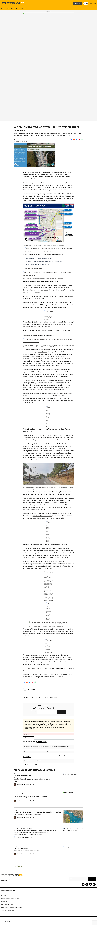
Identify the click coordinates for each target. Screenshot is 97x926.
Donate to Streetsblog (7, 8)
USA (25, 8)
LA (16, 8)
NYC (12, 919)
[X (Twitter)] (86, 884)
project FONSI (50, 600)
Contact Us (3, 913)
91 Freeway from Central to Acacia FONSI (39, 668)
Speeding (30, 828)
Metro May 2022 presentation (57, 278)
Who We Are (4, 895)
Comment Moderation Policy (7, 910)
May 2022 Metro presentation (58, 245)
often (40, 453)
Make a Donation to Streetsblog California (10, 898)
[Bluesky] (90, 884)
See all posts (18, 866)
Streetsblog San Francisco (21, 828)
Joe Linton (22, 139)
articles (51, 457)
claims (45, 453)
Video (15, 773)
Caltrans (16, 124)
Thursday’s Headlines (21, 848)
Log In (76, 3)
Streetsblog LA (54, 697)
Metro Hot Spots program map (54, 251)
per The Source (42, 352)
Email (39, 712)
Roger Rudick (20, 837)
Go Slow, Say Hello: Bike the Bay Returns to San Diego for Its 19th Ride (37, 812)
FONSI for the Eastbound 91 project (47, 435)
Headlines (16, 846)
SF (22, 8)
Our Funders (4, 901)
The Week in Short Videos (22, 776)
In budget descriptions (34, 185)
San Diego (16, 810)
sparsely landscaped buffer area (49, 324)
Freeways (38, 697)
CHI (18, 919)
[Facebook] (83, 884)
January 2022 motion (30, 498)
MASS (15, 919)
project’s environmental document (53, 296)
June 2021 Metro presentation (62, 393)
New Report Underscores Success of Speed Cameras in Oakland (35, 830)
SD (19, 8)
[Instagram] (94, 884)
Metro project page (48, 425)
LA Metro (45, 697)
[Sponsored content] (48, 66)
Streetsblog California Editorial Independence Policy (12, 907)
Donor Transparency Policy (7, 904)
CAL (2, 919)
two (41, 457)
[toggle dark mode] (85, 3)
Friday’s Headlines (20, 794)
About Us (3, 893)
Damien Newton (21, 784)
